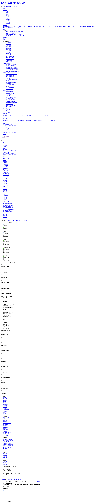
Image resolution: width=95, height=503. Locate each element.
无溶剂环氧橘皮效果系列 (11, 102)
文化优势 (5, 453)
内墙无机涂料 (9, 61)
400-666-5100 (3, 137)
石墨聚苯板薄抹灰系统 (11, 82)
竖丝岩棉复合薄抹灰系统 (11, 79)
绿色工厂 (5, 186)
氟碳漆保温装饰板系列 (11, 64)
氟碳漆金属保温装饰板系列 (12, 69)
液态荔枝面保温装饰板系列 (12, 68)
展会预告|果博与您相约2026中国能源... (14, 34)
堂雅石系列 (8, 45)
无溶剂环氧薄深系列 (10, 99)
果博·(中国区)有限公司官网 (13, 3)
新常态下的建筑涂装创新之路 (10, 211)
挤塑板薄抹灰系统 (10, 87)
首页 (4, 8)
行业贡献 (8, 19)
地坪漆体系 (5, 90)
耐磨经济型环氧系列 (10, 91)
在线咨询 (3, 136)
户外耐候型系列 (9, 106)
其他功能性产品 (9, 89)
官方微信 (7, 136)
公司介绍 (8, 11)
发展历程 (8, 12)
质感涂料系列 (9, 49)
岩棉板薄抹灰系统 (10, 76)
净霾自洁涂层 (6, 158)
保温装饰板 (5, 168)
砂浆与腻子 (5, 170)
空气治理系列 (9, 52)
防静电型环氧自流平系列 (11, 97)
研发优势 (5, 455)
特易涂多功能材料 (7, 164)
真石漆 (4, 160)
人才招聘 (8, 131)
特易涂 (7, 86)
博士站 (7, 15)
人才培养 (8, 128)
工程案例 (5, 108)
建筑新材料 (5, 165)
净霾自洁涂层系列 (10, 57)
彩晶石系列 (8, 46)
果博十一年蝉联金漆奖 (11, 33)
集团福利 (8, 130)
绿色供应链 (5, 185)
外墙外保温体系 (6, 72)
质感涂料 (5, 161)
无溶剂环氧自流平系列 (11, 101)
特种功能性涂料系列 (10, 56)
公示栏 (4, 134)
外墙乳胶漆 (24, 220)
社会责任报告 (9, 23)
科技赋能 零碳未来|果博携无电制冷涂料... (15, 35)
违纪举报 (5, 413)
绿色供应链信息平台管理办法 (10, 153)
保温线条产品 (9, 83)
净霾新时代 (8, 18)
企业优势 (8, 20)
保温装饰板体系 (6, 63)
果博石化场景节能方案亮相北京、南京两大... (16, 31)
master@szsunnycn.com (11, 471)
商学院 (7, 16)
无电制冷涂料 (9, 60)
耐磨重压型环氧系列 (10, 93)
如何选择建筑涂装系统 (8, 205)
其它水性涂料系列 (10, 59)
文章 (4, 412)
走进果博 (5, 10)
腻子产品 (8, 80)
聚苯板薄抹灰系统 (10, 84)
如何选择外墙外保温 (7, 203)
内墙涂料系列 (9, 54)
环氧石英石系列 (9, 95)
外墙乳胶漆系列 (9, 53)
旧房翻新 (5, 149)
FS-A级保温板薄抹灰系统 (11, 74)
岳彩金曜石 (8, 50)
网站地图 (38, 481)
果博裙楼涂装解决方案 (8, 210)
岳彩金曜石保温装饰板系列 (12, 67)
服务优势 (5, 457)
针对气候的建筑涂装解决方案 (10, 209)
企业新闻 (8, 22)
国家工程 (8, 109)
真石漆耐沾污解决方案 (8, 207)
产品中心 (5, 40)
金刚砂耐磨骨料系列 (10, 98)
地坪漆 (4, 169)
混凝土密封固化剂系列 (11, 105)
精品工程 (8, 112)
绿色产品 (5, 183)
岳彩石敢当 (8, 48)
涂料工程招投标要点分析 (8, 206)
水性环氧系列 (9, 94)
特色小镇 (5, 450)
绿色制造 (5, 146)
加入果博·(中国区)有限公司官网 (10, 125)
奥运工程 (8, 110)
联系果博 (3, 479)
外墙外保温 (5, 166)
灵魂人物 (8, 14)
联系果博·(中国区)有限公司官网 (10, 132)
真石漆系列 (8, 42)
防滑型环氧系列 (9, 104)
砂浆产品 (8, 78)
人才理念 (8, 127)
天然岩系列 (8, 44)
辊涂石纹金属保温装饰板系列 (12, 71)
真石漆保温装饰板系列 (11, 65)
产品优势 (5, 456)
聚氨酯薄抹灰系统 (10, 75)
